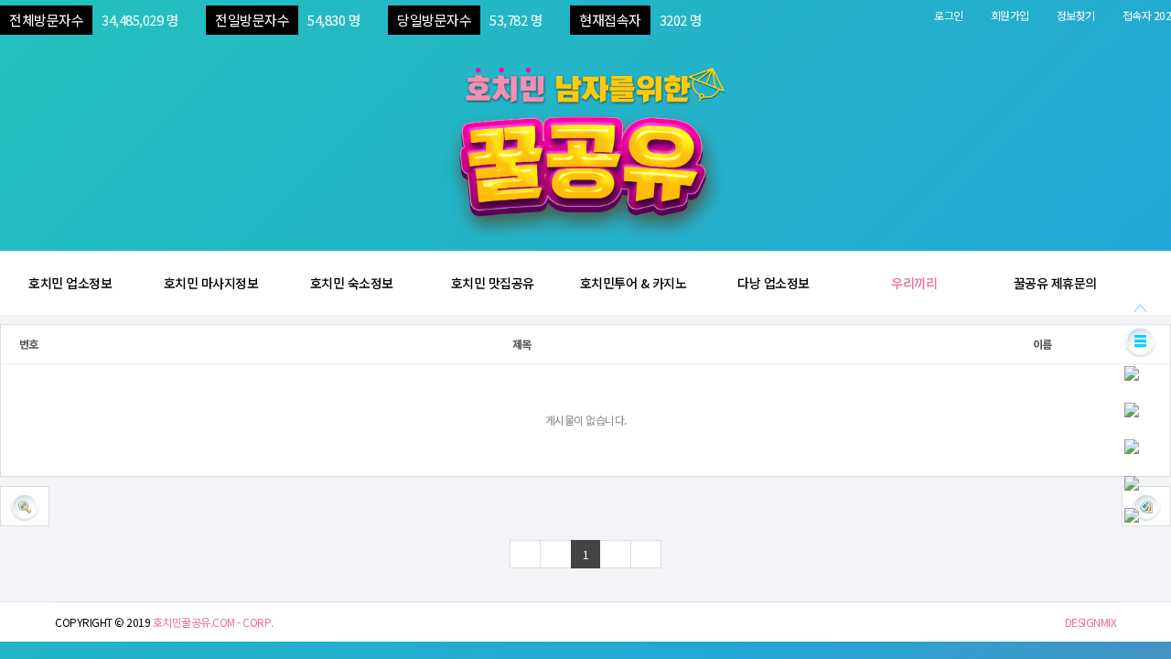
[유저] (1131, 371)
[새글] (1131, 408)
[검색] (1131, 481)
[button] (24, 506)
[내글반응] (1131, 444)
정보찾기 (1076, 15)
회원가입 (1010, 15)
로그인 (948, 15)
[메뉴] (1140, 339)
